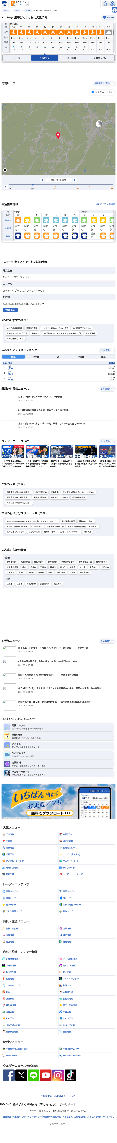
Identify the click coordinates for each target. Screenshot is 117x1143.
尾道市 (53, 567)
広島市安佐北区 (85, 562)
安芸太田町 (45, 584)
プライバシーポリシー (32, 1117)
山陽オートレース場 (55, 526)
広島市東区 (25, 562)
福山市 (63, 567)
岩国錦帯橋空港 (78, 497)
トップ (6, 10)
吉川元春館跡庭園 (14, 328)
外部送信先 (68, 1117)
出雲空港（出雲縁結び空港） (19, 503)
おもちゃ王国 (34, 532)
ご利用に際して (81, 1117)
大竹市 (82, 567)
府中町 (21, 572)
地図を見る (10, 310)
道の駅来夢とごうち (15, 339)
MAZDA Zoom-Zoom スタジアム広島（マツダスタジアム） (32, 521)
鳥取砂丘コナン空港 (59, 497)
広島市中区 (11, 562)
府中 (10, 368)
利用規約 (16, 1117)
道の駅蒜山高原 (68, 521)
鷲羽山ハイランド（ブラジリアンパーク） (62, 532)
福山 (10, 374)
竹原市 (33, 567)
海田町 (31, 572)
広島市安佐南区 (67, 562)
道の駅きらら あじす (15, 532)
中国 (17, 10)
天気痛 (8, 228)
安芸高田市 (31, 584)
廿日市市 (105, 567)
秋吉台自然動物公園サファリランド (83, 526)
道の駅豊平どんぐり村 (82, 328)
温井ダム (35, 333)
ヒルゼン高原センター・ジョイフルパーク (25, 526)
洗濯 (8, 236)
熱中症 (8, 220)
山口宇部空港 (41, 492)
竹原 (10, 379)
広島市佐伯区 (12, 567)
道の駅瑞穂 (90, 333)
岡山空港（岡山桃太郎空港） (19, 492)
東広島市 (93, 567)
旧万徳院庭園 (31, 328)
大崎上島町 (61, 572)
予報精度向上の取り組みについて (58, 1096)
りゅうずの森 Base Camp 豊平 (55, 328)
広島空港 (54, 492)
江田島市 (10, 572)
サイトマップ (109, 1117)
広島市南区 (39, 562)
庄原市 (19, 584)
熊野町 (41, 572)
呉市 (24, 567)
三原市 (43, 567)
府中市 (73, 567)
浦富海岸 (87, 532)
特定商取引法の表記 (52, 1117)
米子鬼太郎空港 (40, 497)
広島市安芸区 (101, 562)
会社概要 (7, 1117)
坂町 (50, 572)
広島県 (28, 10)
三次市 (9, 584)
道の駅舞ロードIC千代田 (17, 333)
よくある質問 (95, 1117)
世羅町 (73, 572)
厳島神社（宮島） (86, 521)
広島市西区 (52, 562)
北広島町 (57, 584)
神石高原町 (84, 572)
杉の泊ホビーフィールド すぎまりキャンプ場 (63, 333)
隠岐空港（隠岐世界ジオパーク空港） (79, 492)
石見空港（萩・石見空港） (18, 497)
